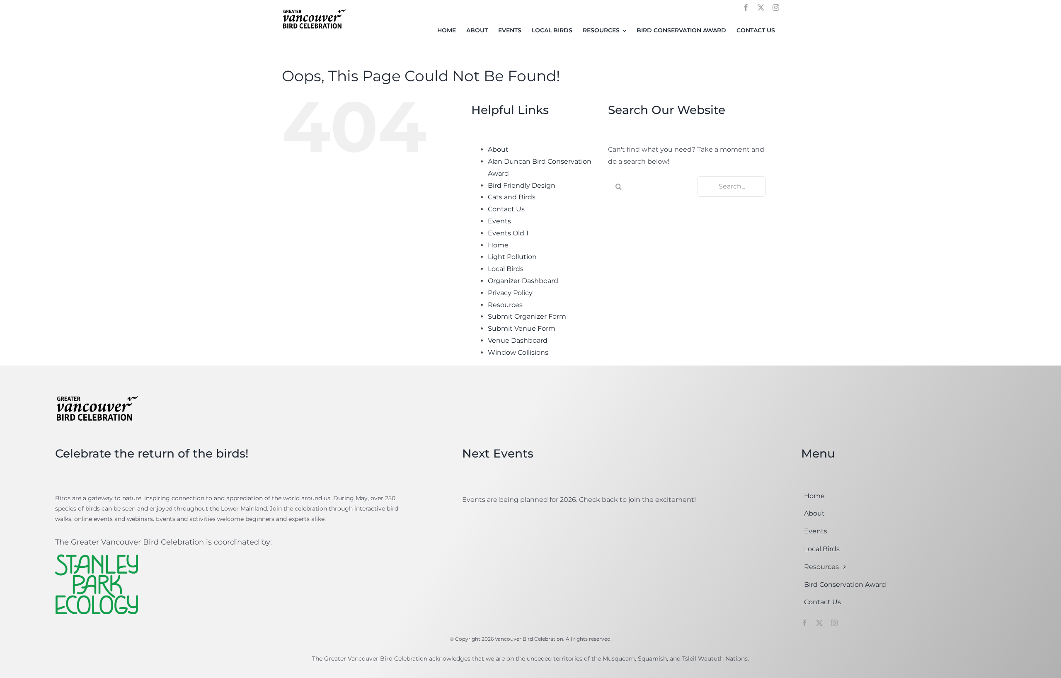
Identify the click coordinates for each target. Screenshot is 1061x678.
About (498, 149)
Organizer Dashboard (523, 281)
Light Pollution (512, 257)
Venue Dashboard (517, 340)
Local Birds (505, 269)
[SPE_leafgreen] (96, 558)
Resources (505, 305)
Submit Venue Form (521, 328)
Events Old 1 (508, 233)
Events (499, 221)
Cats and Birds (511, 197)
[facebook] (746, 7)
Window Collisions (518, 352)
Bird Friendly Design (521, 185)
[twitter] (761, 7)
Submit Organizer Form (527, 316)
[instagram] (776, 7)
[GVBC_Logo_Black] (314, 10)
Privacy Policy (510, 293)
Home (498, 245)
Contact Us (506, 209)
